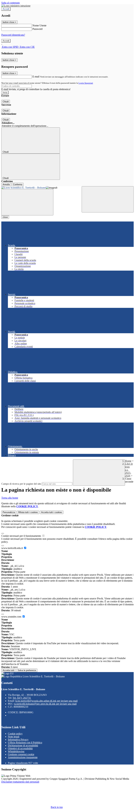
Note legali (13, 736)
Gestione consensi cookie (21, 754)
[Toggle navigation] (27, 202)
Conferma (17, 184)
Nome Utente (39, 25)
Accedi (6, 9)
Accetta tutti (51, 512)
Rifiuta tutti (28, 512)
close (5, 217)
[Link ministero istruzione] (15, 5)
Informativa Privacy (18, 739)
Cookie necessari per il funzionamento (21, 535)
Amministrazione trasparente (23, 757)
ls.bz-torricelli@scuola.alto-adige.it (46, 700)
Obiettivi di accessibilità (20, 748)
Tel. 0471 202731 (22, 697)
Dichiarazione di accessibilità (23, 745)
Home (128, 460)
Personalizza (9, 512)
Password (37, 29)
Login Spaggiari (86, 83)
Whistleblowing (16, 751)
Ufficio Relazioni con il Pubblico (25, 742)
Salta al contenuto (10, 2)
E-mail (35, 76)
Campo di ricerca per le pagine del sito (21, 483)
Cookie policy (15, 733)
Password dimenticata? (13, 34)
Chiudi (6, 101)
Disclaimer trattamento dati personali (20, 781)
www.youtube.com (11, 616)
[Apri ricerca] (108, 199)
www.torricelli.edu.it (12, 548)
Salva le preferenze (27, 670)
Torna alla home (9, 497)
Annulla (6, 184)
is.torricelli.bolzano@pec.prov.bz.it (45, 703)
